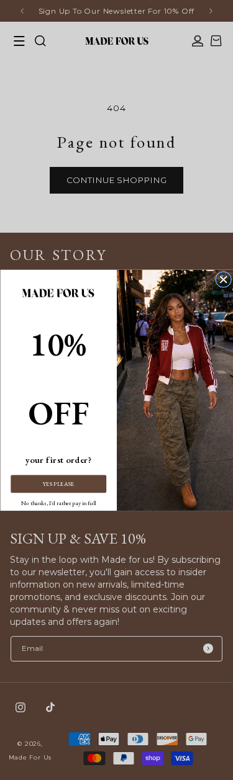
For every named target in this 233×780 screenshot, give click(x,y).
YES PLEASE (58, 484)
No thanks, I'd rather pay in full (58, 503)
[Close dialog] (223, 279)
